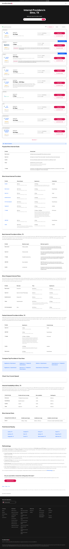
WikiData (50, 517)
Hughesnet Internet (15, 525)
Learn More (47, 0)
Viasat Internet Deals (24, 525)
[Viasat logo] (6, 70)
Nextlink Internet (8, 197)
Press (3, 515)
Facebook (50, 510)
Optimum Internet (14, 527)
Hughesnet (7, 206)
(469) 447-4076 (60, 133)
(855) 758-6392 (60, 97)
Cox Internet (13, 518)
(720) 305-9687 (60, 35)
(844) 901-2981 (60, 48)
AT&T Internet (13, 510)
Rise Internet (7, 188)
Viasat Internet (14, 521)
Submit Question (10, 480)
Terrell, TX (25, 436)
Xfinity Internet (14, 523)
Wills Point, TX (58, 436)
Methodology (49, 470)
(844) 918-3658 (60, 85)
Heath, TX (57, 431)
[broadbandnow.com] (7, 3)
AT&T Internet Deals (24, 510)
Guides (31, 512)
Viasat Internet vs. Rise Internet (42, 367)
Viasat (6, 224)
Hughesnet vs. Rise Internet (10, 363)
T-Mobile (6, 210)
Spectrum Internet (14, 512)
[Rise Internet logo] (6, 33)
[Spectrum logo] (6, 45)
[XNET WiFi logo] (6, 96)
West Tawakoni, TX (42, 436)
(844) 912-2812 (60, 73)
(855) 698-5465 (60, 121)
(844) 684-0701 (60, 109)
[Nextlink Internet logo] (6, 119)
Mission (3, 512)
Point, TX (25, 434)
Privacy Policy (41, 510)
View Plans (59, 33)
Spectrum (6, 193)
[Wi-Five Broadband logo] (6, 131)
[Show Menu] (66, 3)
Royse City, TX (58, 434)
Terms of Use (41, 512)
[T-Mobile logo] (6, 83)
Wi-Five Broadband (8, 201)
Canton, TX (10, 431)
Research (31, 510)
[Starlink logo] (6, 58)
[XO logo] (6, 107)
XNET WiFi (6, 220)
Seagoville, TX (11, 436)
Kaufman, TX (10, 434)
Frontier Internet (14, 520)
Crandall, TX (25, 431)
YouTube (50, 515)
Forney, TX (40, 431)
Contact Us (4, 517)
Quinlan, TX (40, 434)
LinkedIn (50, 512)
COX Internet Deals (24, 520)
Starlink (6, 183)
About (3, 510)
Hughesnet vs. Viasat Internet (10, 367)
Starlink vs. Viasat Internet (41, 363)
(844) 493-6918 (60, 60)
